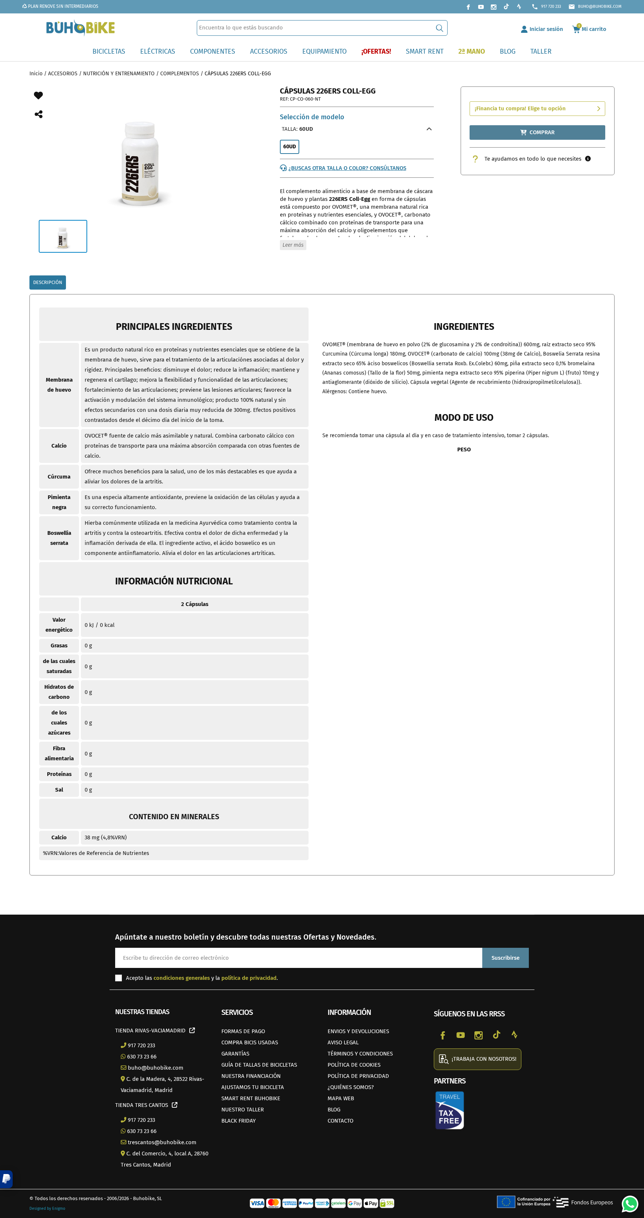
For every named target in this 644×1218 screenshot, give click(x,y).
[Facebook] (468, 6)
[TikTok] (506, 6)
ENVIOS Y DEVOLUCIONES (358, 1031)
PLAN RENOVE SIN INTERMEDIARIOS (62, 6)
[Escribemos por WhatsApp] (627, 1201)
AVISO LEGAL (343, 1042)
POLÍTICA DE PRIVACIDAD (358, 1076)
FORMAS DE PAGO (243, 1031)
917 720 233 (546, 6)
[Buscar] (439, 28)
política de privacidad (249, 978)
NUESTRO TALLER (242, 1109)
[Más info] (588, 159)
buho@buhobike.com (595, 6)
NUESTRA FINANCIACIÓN (251, 1076)
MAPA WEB (341, 1098)
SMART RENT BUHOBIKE (250, 1098)
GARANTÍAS (235, 1053)
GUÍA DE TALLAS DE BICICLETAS (259, 1064)
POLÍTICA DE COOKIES (354, 1064)
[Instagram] (493, 6)
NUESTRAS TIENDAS (142, 1012)
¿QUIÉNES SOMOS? (351, 1087)
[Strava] (518, 6)
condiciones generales (182, 978)
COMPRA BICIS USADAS (249, 1042)
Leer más (292, 245)
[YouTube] (480, 6)
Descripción (47, 282)
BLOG (334, 1109)
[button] (6, 1179)
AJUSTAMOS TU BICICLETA (252, 1087)
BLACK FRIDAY (238, 1120)
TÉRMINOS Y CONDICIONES (360, 1053)
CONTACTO (340, 1120)
